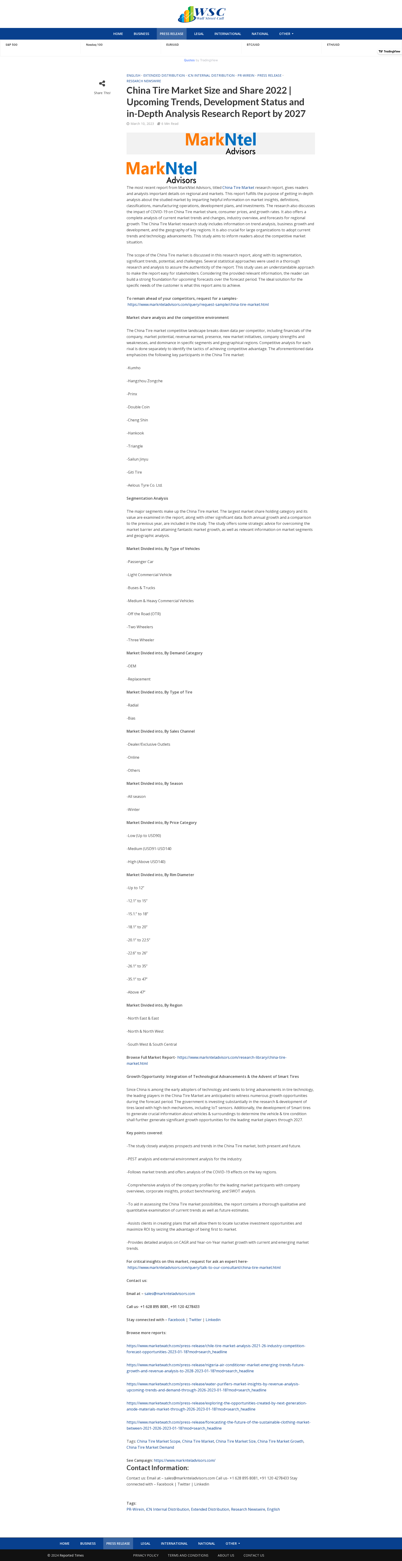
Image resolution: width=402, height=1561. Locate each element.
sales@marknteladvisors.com (169, 1293)
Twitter (195, 1319)
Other (284, 33)
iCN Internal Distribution (211, 75)
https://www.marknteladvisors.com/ (184, 1460)
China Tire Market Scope (158, 1441)
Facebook (176, 1319)
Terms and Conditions (188, 1555)
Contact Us (254, 1555)
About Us (226, 1555)
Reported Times (72, 1555)
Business (141, 33)
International (227, 33)
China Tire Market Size (236, 1441)
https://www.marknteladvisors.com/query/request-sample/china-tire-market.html (198, 304)
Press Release (172, 33)
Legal (199, 33)
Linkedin (213, 1319)
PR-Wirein (246, 75)
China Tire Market (238, 187)
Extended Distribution (164, 75)
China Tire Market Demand (150, 1447)
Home (118, 33)
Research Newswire (144, 81)
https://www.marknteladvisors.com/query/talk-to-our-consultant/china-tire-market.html (204, 1267)
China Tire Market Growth (280, 1441)
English (133, 75)
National (260, 33)
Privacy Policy (145, 1555)
